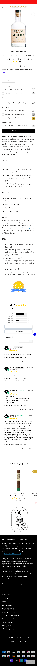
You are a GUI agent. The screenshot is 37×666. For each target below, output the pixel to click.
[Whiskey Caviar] (18, 7)
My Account (6, 598)
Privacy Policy (6, 626)
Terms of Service (7, 622)
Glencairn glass (26, 228)
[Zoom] (33, 14)
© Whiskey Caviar (18, 642)
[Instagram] (7, 587)
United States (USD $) (17, 637)
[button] (28, 362)
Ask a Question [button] (19, 331)
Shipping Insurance (8, 612)
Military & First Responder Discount (14, 619)
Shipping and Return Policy (11, 615)
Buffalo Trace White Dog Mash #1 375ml (15, 357)
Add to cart (18, 131)
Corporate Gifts (7, 605)
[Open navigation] (2, 7)
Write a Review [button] (19, 327)
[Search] (31, 7)
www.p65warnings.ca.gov (12, 553)
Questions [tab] (8, 337)
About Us (5, 602)
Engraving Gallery (8, 608)
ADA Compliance (8, 629)
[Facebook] (3, 587)
